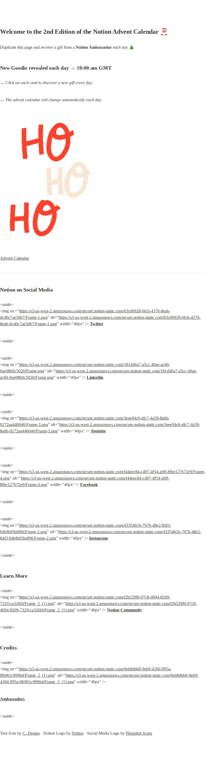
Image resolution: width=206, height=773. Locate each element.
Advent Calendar (14, 258)
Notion (77, 733)
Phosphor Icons (139, 733)
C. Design (31, 733)
